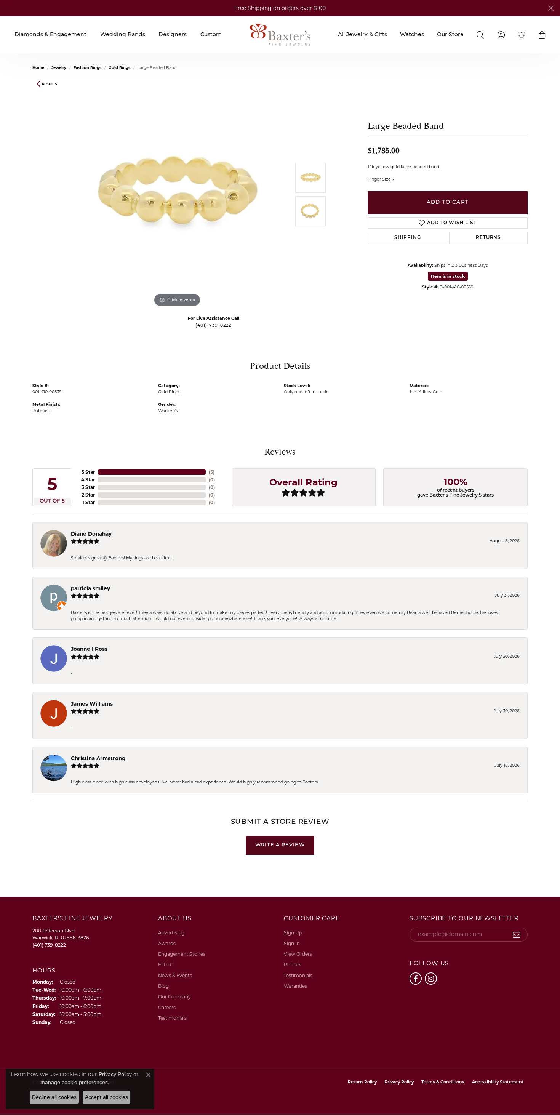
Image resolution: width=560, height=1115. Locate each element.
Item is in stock (448, 276)
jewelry (58, 67)
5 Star (88, 472)
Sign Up (293, 933)
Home (38, 67)
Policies (292, 965)
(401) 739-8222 (213, 326)
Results (49, 84)
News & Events (175, 975)
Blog (163, 986)
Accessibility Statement (498, 1082)
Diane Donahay (91, 534)
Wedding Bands (122, 35)
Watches (412, 35)
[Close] (550, 8)
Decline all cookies (54, 1097)
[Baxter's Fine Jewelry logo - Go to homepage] (280, 34)
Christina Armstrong (98, 758)
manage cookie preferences (74, 1082)
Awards (167, 943)
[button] (542, 34)
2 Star (88, 495)
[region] (177, 194)
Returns (488, 237)
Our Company (174, 997)
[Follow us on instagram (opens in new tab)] (431, 978)
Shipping (407, 237)
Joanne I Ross (89, 649)
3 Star (88, 487)
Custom (211, 35)
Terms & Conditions (442, 1082)
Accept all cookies (106, 1097)
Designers (172, 35)
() (211, 472)
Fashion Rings (87, 67)
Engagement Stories (181, 954)
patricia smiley (90, 588)
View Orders (298, 954)
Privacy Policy (399, 1082)
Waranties (295, 986)
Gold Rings (119, 67)
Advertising (171, 933)
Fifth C (165, 965)
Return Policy (362, 1082)
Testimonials (172, 1018)
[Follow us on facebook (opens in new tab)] (416, 978)
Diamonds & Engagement (50, 35)
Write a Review (280, 845)
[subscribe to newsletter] (516, 935)
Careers (167, 1007)
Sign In (292, 943)
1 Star (88, 502)
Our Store (450, 35)
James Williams (92, 704)
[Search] (480, 34)
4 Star (88, 479)
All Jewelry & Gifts (362, 35)
